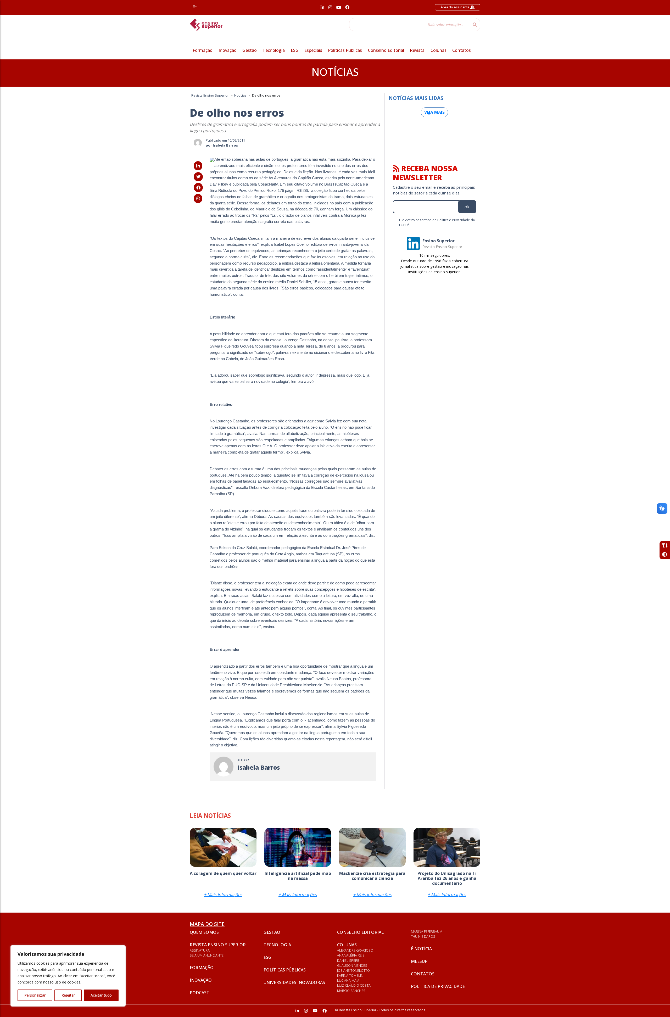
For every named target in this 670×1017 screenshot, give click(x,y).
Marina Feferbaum (426, 931)
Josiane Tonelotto (353, 970)
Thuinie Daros (423, 936)
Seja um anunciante (207, 955)
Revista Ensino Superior (218, 945)
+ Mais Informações (223, 894)
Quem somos (204, 932)
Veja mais (434, 112)
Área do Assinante (455, 7)
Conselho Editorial (386, 50)
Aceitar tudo (101, 995)
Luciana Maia (348, 980)
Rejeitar (68, 995)
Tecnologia (274, 50)
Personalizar (35, 995)
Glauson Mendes (352, 965)
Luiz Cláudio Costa (354, 985)
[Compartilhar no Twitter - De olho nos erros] (198, 177)
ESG (295, 50)
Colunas (438, 50)
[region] (68, 976)
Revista (417, 50)
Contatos (461, 50)
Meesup (419, 961)
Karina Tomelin (350, 975)
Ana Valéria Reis (351, 955)
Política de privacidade (438, 986)
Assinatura (200, 950)
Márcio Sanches (351, 990)
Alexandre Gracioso (355, 950)
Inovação (228, 50)
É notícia (421, 949)
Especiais (313, 50)
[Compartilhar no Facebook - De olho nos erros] (198, 188)
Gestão (249, 50)
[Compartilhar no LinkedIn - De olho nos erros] (198, 166)
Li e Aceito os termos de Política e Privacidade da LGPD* (437, 222)
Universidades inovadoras (294, 982)
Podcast (199, 993)
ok (467, 207)
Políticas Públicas (345, 50)
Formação (203, 50)
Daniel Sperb (348, 960)
